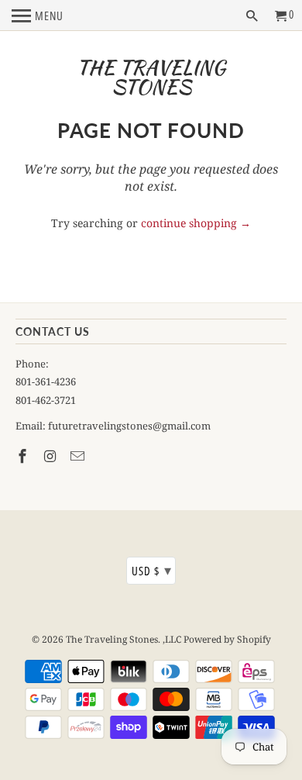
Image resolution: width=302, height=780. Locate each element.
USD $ (152, 570)
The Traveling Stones (151, 77)
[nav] (37, 15)
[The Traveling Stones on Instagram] (51, 456)
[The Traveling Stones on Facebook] (24, 456)
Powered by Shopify (227, 639)
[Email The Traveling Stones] (79, 456)
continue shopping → (196, 223)
